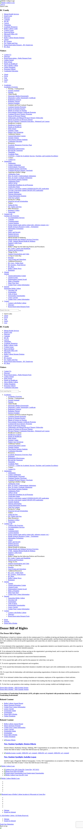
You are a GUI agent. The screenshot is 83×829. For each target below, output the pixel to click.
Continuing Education (11, 71)
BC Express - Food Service (17, 574)
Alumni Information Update (17, 585)
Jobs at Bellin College (11, 65)
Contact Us (7, 54)
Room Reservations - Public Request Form (17, 58)
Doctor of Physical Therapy (17, 425)
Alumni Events (13, 587)
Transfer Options (13, 447)
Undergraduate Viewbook (16, 476)
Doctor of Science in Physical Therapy (20, 429)
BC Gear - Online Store (15, 572)
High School (8, 62)
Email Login (8, 16)
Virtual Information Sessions (17, 505)
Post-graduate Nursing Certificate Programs (22, 422)
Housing (11, 567)
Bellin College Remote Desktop (14, 38)
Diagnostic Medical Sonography (18, 405)
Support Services (13, 545)
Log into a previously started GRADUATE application (25, 500)
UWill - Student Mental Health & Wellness (21, 551)
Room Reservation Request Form (18, 616)
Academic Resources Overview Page (20, 454)
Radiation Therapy (14, 411)
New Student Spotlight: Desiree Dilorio (20, 744)
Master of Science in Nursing (17, 420)
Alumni (6, 582)
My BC (6, 21)
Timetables (7, 25)
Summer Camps (13, 440)
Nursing (10, 402)
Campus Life (8, 523)
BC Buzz (7, 47)
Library (6, 39)
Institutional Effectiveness (16, 458)
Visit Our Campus (14, 507)
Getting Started (9, 60)
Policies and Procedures (15, 560)
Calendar (7, 19)
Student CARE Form (15, 553)
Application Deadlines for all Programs (20, 494)
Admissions (8, 471)
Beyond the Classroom (15, 460)
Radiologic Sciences (14, 409)
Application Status (14, 496)
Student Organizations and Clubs (18, 563)
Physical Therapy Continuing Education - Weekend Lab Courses (28, 431)
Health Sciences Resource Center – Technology (23, 536)
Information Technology (16, 538)
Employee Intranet (10, 812)
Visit (5, 78)
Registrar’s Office (13, 520)
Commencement (13, 531)
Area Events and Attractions (17, 569)
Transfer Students (13, 502)
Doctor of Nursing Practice (16, 418)
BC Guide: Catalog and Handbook (19, 558)
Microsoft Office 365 (11, 34)
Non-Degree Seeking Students (18, 449)
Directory (7, 18)
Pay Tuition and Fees (11, 43)
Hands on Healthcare (11, 64)
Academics (7, 395)
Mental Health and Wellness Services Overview (23, 549)
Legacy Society (13, 607)
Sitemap (6, 810)
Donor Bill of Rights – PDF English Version (14, 687)
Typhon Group (9, 30)
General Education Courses (17, 445)
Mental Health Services (11, 14)
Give (5, 82)
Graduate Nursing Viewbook (17, 478)
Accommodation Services (16, 527)
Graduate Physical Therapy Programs (20, 424)
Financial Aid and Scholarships (18, 511)
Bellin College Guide (11, 28)
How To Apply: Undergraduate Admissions (22, 485)
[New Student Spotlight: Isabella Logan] (36, 753)
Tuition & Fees (13, 514)
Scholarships (12, 602)
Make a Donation (13, 591)
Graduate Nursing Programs (17, 416)
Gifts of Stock (12, 603)
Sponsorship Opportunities (16, 605)
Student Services (13, 543)
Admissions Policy (14, 491)
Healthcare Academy (14, 434)
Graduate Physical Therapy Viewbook (20, 480)
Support (6, 596)
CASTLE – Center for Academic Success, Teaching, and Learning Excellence (33, 465)
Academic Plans (13, 464)
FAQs (6, 76)
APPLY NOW (12, 493)
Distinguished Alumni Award (17, 589)
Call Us (2, 4)
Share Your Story (13, 592)
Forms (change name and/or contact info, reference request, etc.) (28, 534)
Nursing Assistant (13, 400)
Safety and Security (14, 542)
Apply (6, 80)
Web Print (7, 36)
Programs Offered (9, 69)
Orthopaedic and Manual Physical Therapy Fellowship (25, 427)
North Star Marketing (7, 824)
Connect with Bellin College (17, 612)
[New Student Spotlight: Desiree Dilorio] (9, 740)
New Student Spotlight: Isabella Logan (20, 757)
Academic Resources (11, 27)
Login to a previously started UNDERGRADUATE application (28, 498)
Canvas (6, 23)
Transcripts (11, 522)
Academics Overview (15, 396)
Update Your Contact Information (18, 594)
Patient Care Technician (15, 442)
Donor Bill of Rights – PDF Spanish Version (14, 689)
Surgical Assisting (14, 413)
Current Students (13, 533)
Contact (6, 611)
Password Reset (9, 32)
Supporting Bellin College (16, 598)
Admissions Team (14, 484)
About (6, 74)
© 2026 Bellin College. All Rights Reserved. (14, 815)
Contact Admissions (14, 474)
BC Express (8, 41)
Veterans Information (14, 503)
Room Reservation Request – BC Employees (18, 45)
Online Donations (9, 67)
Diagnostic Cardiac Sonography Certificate (22, 407)
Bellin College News (14, 578)
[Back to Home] (7, 3)
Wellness (11, 554)
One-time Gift (12, 600)
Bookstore (11, 456)
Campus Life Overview (15, 525)
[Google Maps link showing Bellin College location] (22, 794)
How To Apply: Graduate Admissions (20, 487)
